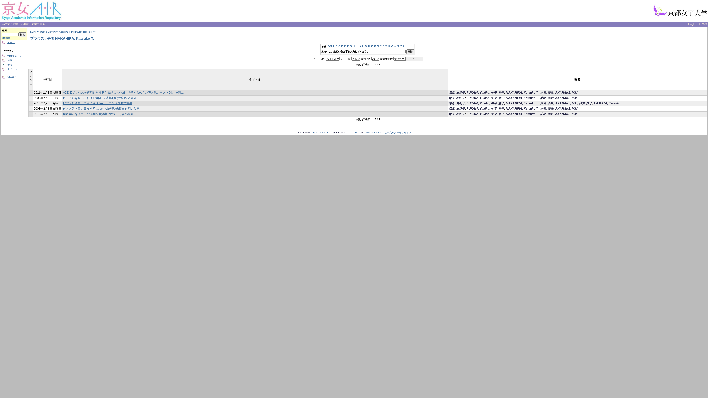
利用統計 (12, 77)
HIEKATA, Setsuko (607, 103)
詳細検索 (6, 38)
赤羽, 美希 (546, 92)
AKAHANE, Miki (566, 92)
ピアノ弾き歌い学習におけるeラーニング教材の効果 (97, 103)
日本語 (703, 24)
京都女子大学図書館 (32, 24)
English (692, 24)
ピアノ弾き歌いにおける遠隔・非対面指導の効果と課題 (100, 98)
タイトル (12, 69)
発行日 (11, 60)
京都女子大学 (10, 24)
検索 (4, 30)
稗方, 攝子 (585, 103)
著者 (9, 64)
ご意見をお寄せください (398, 132)
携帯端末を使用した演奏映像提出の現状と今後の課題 (98, 114)
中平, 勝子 (497, 92)
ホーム (11, 42)
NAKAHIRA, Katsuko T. (522, 92)
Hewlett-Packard (373, 132)
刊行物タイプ (14, 55)
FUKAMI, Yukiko (478, 92)
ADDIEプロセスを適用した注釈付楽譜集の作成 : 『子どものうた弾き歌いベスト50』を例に (123, 92)
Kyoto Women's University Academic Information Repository (62, 31)
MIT (357, 132)
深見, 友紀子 (457, 92)
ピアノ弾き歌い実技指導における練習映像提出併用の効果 (101, 108)
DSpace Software (320, 132)
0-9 (330, 46)
